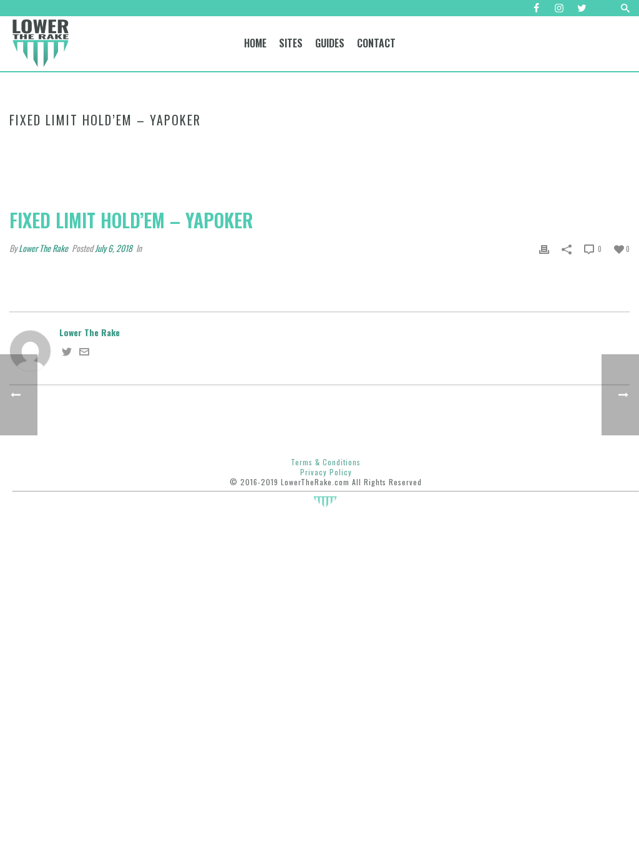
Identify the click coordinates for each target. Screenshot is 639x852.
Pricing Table (60, 143)
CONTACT (376, 43)
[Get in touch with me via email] (84, 352)
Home (19, 143)
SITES (291, 43)
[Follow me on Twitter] (67, 352)
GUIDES (329, 43)
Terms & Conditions (326, 462)
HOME (255, 43)
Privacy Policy (326, 472)
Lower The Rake (43, 247)
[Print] (544, 248)
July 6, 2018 (113, 247)
